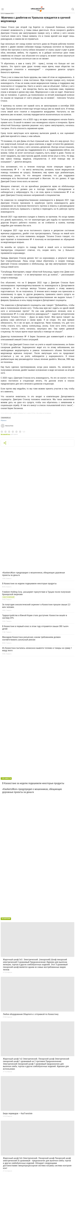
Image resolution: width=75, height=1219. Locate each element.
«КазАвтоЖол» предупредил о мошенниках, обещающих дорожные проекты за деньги (33, 573)
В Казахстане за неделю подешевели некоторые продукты (29, 583)
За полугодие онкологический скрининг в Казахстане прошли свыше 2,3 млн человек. (36, 605)
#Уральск (3, 420)
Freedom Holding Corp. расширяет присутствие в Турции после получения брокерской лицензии (36, 593)
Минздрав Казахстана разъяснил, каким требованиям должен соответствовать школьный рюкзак (31, 638)
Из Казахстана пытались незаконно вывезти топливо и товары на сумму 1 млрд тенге (37, 649)
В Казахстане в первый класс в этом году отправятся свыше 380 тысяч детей (35, 627)
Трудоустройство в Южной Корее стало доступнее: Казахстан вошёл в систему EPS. (34, 616)
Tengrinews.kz (6, 417)
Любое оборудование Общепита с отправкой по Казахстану (30, 1014)
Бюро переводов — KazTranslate (17, 1113)
